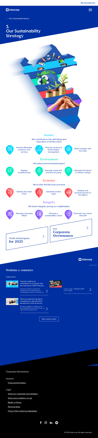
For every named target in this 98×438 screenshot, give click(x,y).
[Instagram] (45, 423)
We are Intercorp (88, 3)
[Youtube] (56, 423)
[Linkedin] (51, 423)
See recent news (49, 319)
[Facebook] (41, 423)
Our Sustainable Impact (19, 19)
